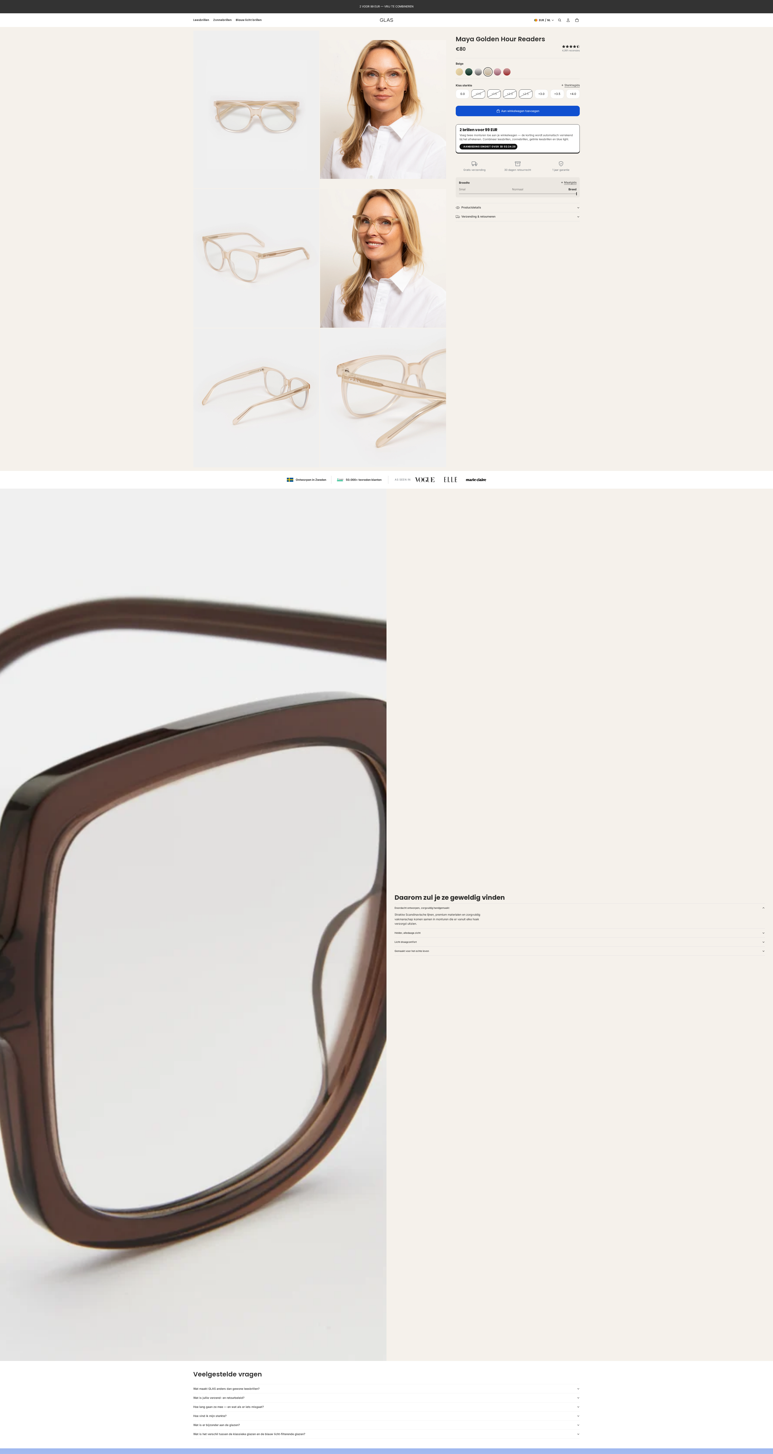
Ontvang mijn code (434, 746)
